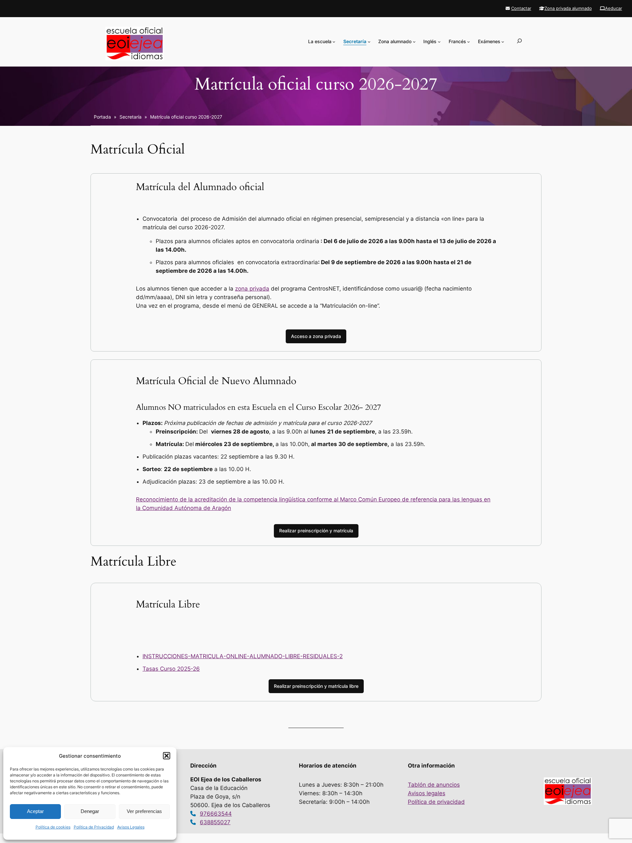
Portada (102, 117)
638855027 (215, 822)
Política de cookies (53, 827)
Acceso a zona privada (316, 336)
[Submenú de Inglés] (439, 41)
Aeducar (613, 8)
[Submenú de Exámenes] (502, 41)
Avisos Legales (131, 827)
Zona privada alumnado (568, 8)
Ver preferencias (144, 811)
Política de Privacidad (94, 827)
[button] (166, 755)
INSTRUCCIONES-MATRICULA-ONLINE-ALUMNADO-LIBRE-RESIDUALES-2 (243, 656)
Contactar (521, 8)
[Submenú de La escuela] (333, 41)
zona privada (252, 288)
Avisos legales (426, 793)
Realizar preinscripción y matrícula (316, 530)
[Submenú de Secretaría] (369, 41)
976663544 (216, 813)
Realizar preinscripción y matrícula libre (316, 686)
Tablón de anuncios (434, 784)
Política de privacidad (436, 802)
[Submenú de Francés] (468, 41)
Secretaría (130, 117)
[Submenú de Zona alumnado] (414, 41)
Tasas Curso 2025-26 (171, 668)
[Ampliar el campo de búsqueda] (519, 43)
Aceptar (35, 811)
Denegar (90, 811)
